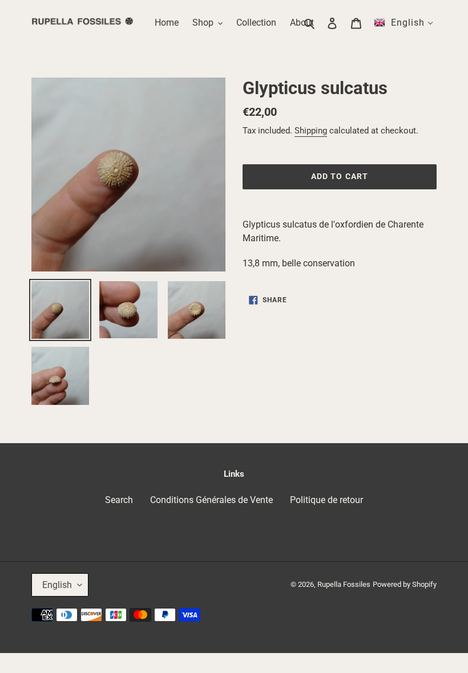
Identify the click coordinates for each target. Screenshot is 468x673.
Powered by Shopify (405, 584)
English (57, 584)
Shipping (310, 130)
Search (119, 499)
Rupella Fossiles (343, 584)
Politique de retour (326, 499)
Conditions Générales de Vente (211, 499)
